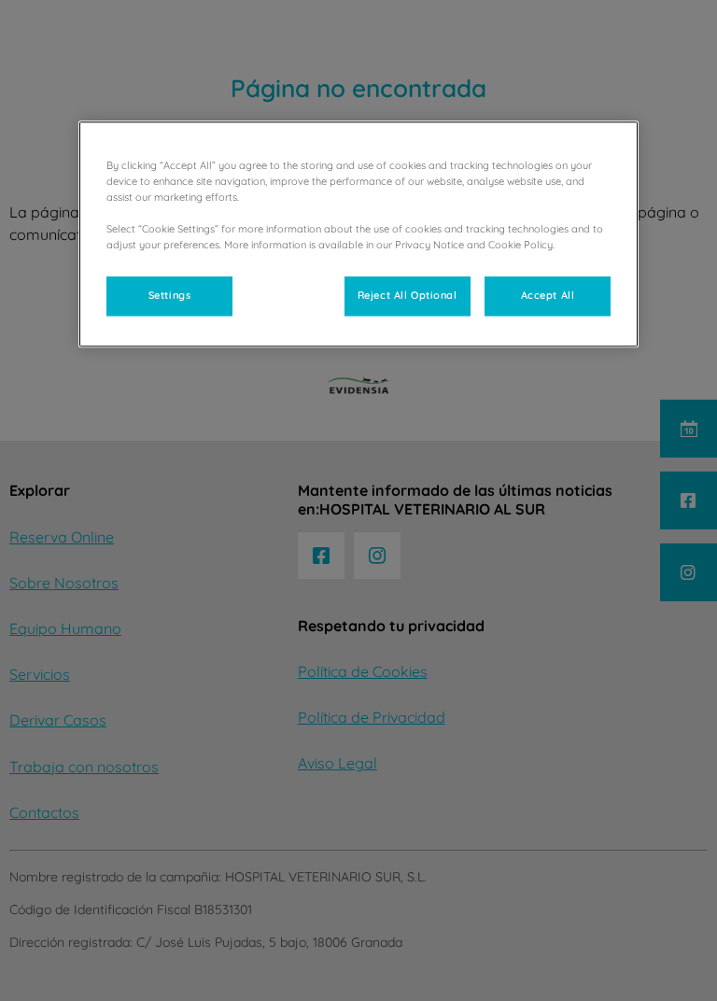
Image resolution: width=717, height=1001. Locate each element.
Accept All (548, 296)
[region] (358, 233)
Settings (169, 296)
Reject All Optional (407, 296)
